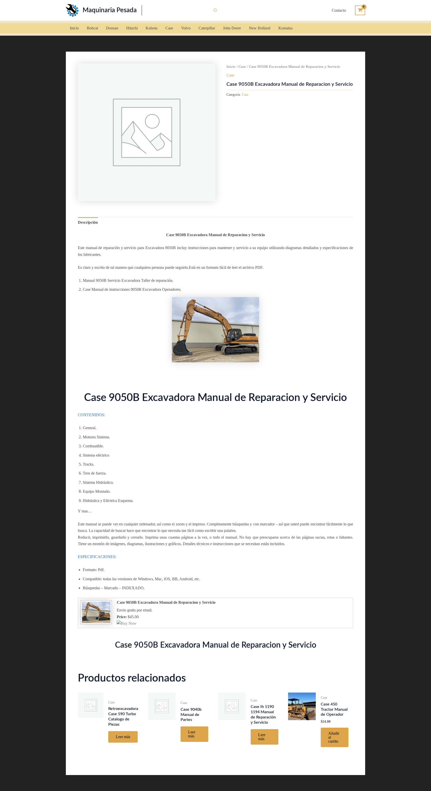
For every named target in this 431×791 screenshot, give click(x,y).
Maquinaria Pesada (110, 10)
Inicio (230, 67)
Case (242, 67)
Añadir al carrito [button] (333, 737)
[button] (215, 10)
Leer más (123, 737)
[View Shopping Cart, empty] (360, 10)
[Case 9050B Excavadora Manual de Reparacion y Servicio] (95, 612)
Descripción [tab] (88, 222)
